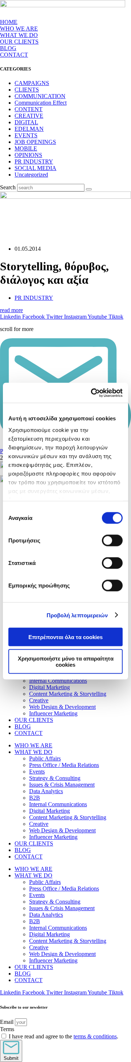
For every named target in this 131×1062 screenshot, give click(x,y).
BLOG (8, 48)
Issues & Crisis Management (62, 785)
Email (7, 1022)
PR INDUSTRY (34, 161)
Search (8, 187)
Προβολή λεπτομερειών (77, 615)
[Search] (89, 189)
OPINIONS (28, 155)
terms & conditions (95, 1036)
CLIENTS (27, 89)
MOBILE (26, 148)
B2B (34, 798)
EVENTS (26, 135)
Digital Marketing (49, 687)
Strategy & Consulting (54, 778)
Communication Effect (41, 103)
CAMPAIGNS (32, 83)
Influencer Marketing (53, 713)
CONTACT (14, 55)
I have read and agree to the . (63, 1036)
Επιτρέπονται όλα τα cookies (65, 637)
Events (37, 771)
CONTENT (29, 109)
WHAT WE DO (33, 752)
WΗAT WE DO (19, 35)
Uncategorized (31, 174)
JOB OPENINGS (35, 142)
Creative (38, 700)
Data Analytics (46, 791)
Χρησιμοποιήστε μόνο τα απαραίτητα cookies (66, 661)
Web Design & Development (62, 707)
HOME (8, 22)
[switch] (112, 540)
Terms (7, 1029)
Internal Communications (58, 681)
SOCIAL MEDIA (35, 168)
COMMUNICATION (40, 96)
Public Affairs (45, 758)
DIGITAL (26, 122)
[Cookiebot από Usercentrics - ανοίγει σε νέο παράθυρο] (92, 392)
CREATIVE (29, 116)
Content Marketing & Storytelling (67, 694)
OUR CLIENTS (19, 42)
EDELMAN (29, 129)
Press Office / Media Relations (64, 765)
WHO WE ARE (19, 28)
